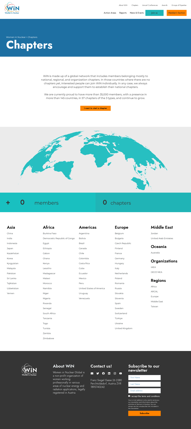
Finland (119, 248)
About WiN (123, 5)
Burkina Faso (49, 233)
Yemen (10, 293)
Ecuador (83, 273)
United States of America (92, 288)
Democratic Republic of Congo (59, 238)
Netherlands (121, 273)
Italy (117, 268)
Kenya (46, 263)
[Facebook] (103, 373)
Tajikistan (12, 283)
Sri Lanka (11, 278)
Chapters (134, 5)
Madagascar (49, 273)
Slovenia (119, 298)
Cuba (81, 268)
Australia (155, 252)
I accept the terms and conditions (145, 396)
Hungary (119, 263)
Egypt (46, 243)
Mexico (82, 278)
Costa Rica (84, 263)
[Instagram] (114, 373)
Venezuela (84, 298)
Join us (154, 12)
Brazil (81, 243)
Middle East (157, 301)
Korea (10, 258)
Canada (83, 248)
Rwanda (47, 303)
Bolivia (82, 238)
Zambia (47, 333)
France (118, 253)
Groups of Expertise (179, 5)
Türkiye (119, 318)
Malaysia (11, 268)
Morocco (47, 283)
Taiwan (154, 306)
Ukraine (119, 323)
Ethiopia (47, 248)
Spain (118, 303)
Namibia (47, 288)
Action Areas (110, 12)
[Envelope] (92, 373)
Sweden (119, 308)
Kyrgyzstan (12, 263)
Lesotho (47, 268)
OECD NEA (156, 272)
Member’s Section (176, 12)
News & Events (137, 12)
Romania (119, 283)
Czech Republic (123, 243)
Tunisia (46, 328)
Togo (45, 323)
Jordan (154, 233)
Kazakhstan (13, 253)
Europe (155, 296)
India (9, 238)
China (10, 233)
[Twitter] (97, 373)
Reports (123, 12)
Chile (81, 253)
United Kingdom (123, 328)
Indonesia (12, 243)
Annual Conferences (150, 5)
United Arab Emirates (162, 238)
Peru (81, 283)
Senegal (47, 308)
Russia (118, 288)
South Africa (49, 313)
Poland (118, 278)
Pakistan (11, 273)
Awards (164, 5)
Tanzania (47, 318)
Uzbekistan (13, 288)
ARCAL (154, 291)
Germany (119, 258)
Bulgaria (119, 238)
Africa (154, 286)
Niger (46, 293)
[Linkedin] (109, 373)
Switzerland (121, 313)
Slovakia (119, 293)
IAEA (153, 267)
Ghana (46, 258)
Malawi (46, 278)
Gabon (46, 253)
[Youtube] (120, 373)
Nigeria (46, 298)
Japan (10, 248)
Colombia (84, 258)
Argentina (84, 233)
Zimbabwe (48, 338)
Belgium (119, 233)
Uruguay (83, 293)
